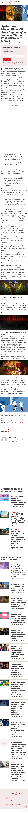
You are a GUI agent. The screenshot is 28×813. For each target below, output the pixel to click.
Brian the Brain (12, 420)
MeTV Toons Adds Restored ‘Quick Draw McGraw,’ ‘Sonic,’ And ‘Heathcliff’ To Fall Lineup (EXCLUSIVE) (18, 689)
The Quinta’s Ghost (17, 425)
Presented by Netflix (15, 529)
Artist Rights (13, 700)
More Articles (20, 437)
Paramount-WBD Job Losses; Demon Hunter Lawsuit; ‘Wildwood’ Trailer (19, 588)
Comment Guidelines (17, 799)
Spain (9, 431)
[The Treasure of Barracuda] (14, 367)
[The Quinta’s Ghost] (14, 322)
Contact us (14, 800)
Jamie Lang (6, 43)
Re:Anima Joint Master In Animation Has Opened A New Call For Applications (18, 501)
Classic (12, 680)
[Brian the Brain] (14, 404)
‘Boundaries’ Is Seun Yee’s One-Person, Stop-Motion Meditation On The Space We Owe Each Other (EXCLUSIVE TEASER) (18, 771)
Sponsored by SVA (14, 512)
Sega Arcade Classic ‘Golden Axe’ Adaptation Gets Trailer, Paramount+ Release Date (17, 670)
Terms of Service (18, 63)
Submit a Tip (6, 799)
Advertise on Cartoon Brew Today (14, 804)
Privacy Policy (9, 63)
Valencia (15, 431)
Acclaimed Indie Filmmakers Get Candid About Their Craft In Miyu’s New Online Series (18, 603)
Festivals (10, 23)
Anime (12, 720)
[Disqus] (14, 462)
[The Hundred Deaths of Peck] (14, 287)
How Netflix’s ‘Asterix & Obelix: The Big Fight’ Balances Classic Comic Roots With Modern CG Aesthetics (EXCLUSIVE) (18, 538)
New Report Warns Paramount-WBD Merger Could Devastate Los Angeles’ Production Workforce (18, 709)
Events (4, 23)
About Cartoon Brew (11, 797)
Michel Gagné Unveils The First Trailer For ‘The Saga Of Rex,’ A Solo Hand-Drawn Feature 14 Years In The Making (18, 571)
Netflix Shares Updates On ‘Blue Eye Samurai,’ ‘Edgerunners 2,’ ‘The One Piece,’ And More (18, 652)
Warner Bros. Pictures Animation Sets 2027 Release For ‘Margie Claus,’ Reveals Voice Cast (18, 619)
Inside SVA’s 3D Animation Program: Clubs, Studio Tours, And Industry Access (18, 518)
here (9, 258)
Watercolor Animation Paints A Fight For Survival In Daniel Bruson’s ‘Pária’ (19, 635)
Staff (19, 797)
